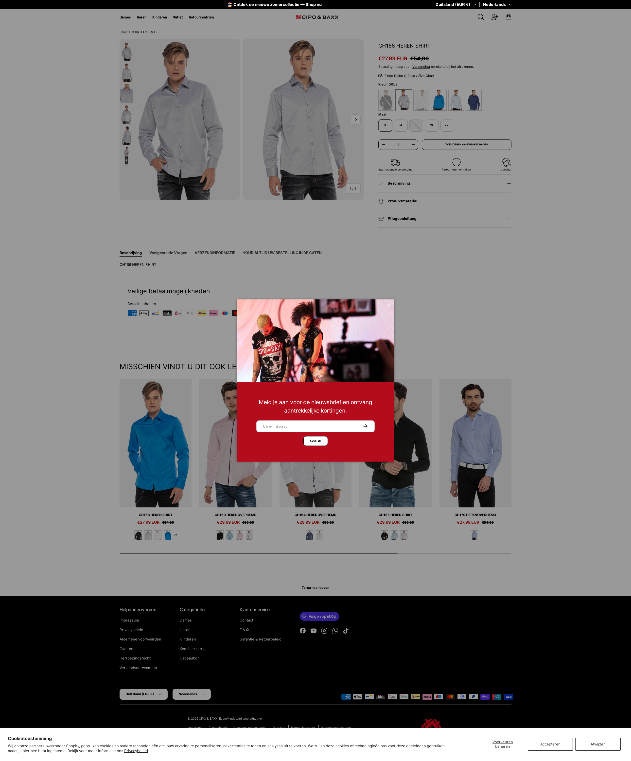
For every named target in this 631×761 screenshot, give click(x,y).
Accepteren (550, 744)
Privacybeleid (136, 750)
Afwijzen (598, 744)
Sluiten (315, 440)
